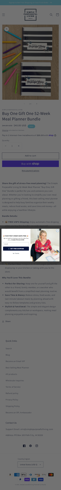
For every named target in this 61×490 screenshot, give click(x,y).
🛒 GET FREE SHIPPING (16, 248)
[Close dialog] (57, 230)
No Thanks (16, 253)
